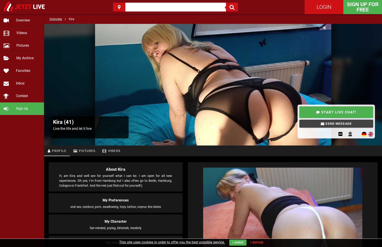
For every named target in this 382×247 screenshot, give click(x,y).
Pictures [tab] (86, 151)
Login (324, 7)
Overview (56, 19)
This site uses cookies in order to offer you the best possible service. (172, 242)
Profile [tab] (58, 151)
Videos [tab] (113, 151)
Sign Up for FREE (362, 7)
